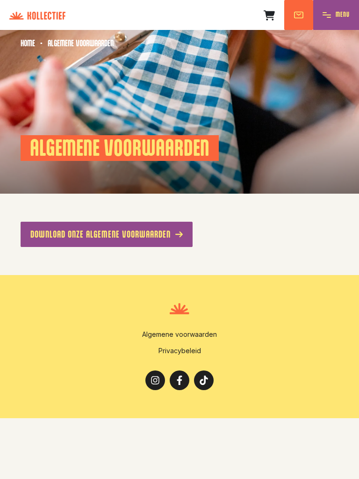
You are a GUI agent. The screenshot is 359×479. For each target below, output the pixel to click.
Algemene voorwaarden (179, 334)
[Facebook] (179, 382)
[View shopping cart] (272, 15)
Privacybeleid (179, 351)
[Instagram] (155, 382)
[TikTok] (204, 382)
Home (28, 43)
